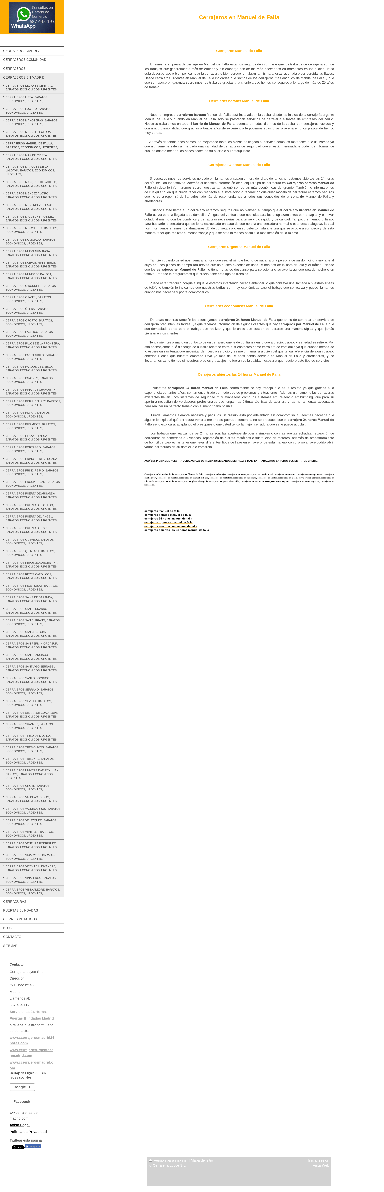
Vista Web (321, 1165)
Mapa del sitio (202, 1160)
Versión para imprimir (171, 1160)
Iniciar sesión (318, 1160)
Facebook (21, 1102)
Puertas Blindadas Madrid (32, 1018)
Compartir (34, 1146)
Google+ (20, 1087)
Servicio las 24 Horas (28, 1012)
